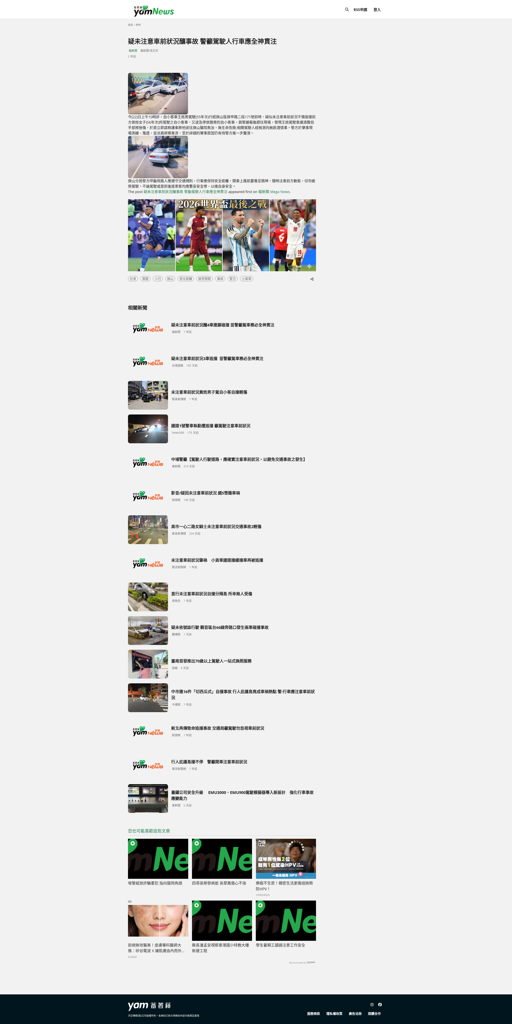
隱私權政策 (334, 1013)
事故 (220, 278)
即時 (138, 25)
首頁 (130, 25)
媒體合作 (374, 1013)
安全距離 (185, 278)
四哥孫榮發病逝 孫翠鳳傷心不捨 (219, 883)
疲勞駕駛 (204, 278)
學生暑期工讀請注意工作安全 (280, 945)
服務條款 (313, 1013)
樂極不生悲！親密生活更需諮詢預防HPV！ (284, 886)
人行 (158, 278)
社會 (133, 278)
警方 (232, 278)
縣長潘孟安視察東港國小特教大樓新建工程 (220, 948)
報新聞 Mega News (274, 191)
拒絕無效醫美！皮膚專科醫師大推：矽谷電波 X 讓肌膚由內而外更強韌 (156, 948)
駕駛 (145, 278)
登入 (377, 9)
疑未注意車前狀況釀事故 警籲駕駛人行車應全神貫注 (185, 191)
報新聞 (133, 50)
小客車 (246, 278)
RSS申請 (360, 9)
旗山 (170, 278)
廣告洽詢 (355, 1013)
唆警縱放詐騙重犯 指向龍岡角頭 (155, 883)
